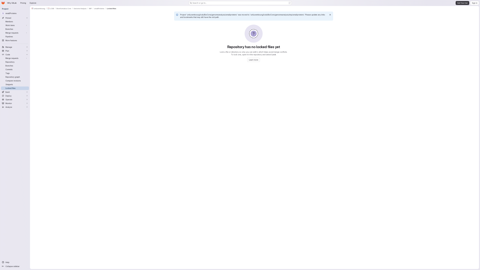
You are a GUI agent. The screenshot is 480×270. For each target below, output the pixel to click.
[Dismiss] (330, 14)
